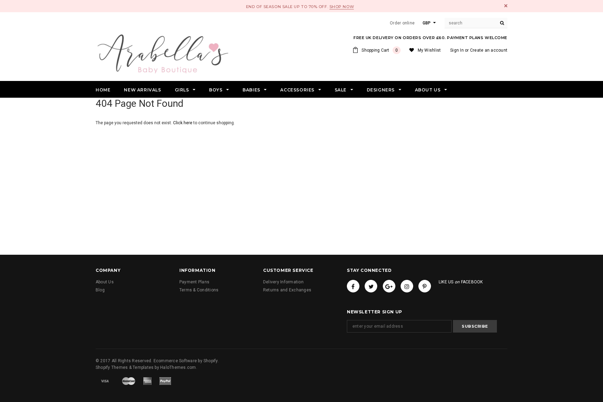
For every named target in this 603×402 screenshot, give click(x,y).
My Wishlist (429, 50)
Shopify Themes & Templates (125, 367)
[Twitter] (371, 286)
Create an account (488, 50)
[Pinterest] (424, 286)
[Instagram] (407, 286)
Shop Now (341, 6)
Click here (183, 122)
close (505, 5)
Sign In (457, 50)
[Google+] (389, 286)
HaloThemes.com (178, 367)
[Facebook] (353, 286)
